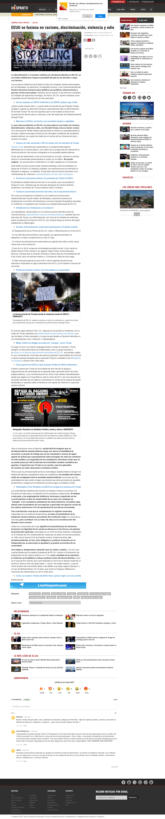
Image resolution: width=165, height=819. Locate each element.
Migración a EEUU (64, 597)
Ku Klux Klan (82, 593)
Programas (51, 795)
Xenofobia (71, 593)
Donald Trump (34, 593)
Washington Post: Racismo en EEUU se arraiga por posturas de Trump (48, 486)
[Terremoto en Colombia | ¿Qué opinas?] (137, 199)
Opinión (50, 807)
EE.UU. (35, 23)
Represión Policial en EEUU (91, 597)
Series (132, 9)
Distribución (134, 1)
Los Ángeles (16, 360)
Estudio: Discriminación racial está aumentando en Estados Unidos (47, 226)
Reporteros (51, 802)
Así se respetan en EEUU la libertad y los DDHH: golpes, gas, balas (46, 102)
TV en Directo (117, 1)
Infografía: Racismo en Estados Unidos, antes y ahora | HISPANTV (43, 429)
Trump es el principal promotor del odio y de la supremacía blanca (46, 191)
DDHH (76, 597)
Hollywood (51, 597)
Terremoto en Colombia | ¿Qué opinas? (135, 210)
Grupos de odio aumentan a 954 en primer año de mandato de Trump (47, 143)
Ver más (123, 88)
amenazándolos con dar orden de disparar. (55, 174)
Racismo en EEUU (58, 593)
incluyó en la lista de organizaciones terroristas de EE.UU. (38, 352)
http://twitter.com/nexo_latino (46, 14)
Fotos (143, 9)
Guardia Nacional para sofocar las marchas (55, 333)
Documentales (52, 809)
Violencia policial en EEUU (100, 593)
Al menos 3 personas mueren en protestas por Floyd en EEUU (44, 178)
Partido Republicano (37, 597)
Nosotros (69, 797)
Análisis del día (52, 804)
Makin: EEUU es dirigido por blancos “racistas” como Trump (44, 342)
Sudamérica (15, 809)
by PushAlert (64, 19)
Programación (148, 1)
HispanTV (19, 7)
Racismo (46, 593)
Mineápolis (75, 358)
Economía (32, 797)
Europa (13, 804)
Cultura (32, 807)
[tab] (128, 20)
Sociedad (32, 795)
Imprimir (90, 48)
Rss (67, 804)
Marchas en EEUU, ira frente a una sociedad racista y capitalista (45, 121)
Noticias (42, 9)
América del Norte (20, 23)
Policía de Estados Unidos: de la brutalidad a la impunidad (42, 270)
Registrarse (133, 797)
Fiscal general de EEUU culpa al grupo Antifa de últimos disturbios (46, 364)
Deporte (32, 802)
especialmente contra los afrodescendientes (45, 214)
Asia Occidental (16, 797)
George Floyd (17, 146)
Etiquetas (15, 593)
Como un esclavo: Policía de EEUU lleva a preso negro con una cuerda (48, 575)
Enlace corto (16, 603)
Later (87, 16)
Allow (100, 16)
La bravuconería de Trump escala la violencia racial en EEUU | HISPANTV (41, 315)
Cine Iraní (121, 9)
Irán (12, 795)
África (13, 802)
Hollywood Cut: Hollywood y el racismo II (34, 207)
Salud (31, 804)
